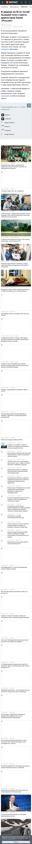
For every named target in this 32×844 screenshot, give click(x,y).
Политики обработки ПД (8, 839)
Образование (14, 7)
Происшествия (18, 26)
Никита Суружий (6, 24)
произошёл (5, 96)
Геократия (4, 7)
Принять (16, 842)
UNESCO (24, 7)
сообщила (5, 49)
